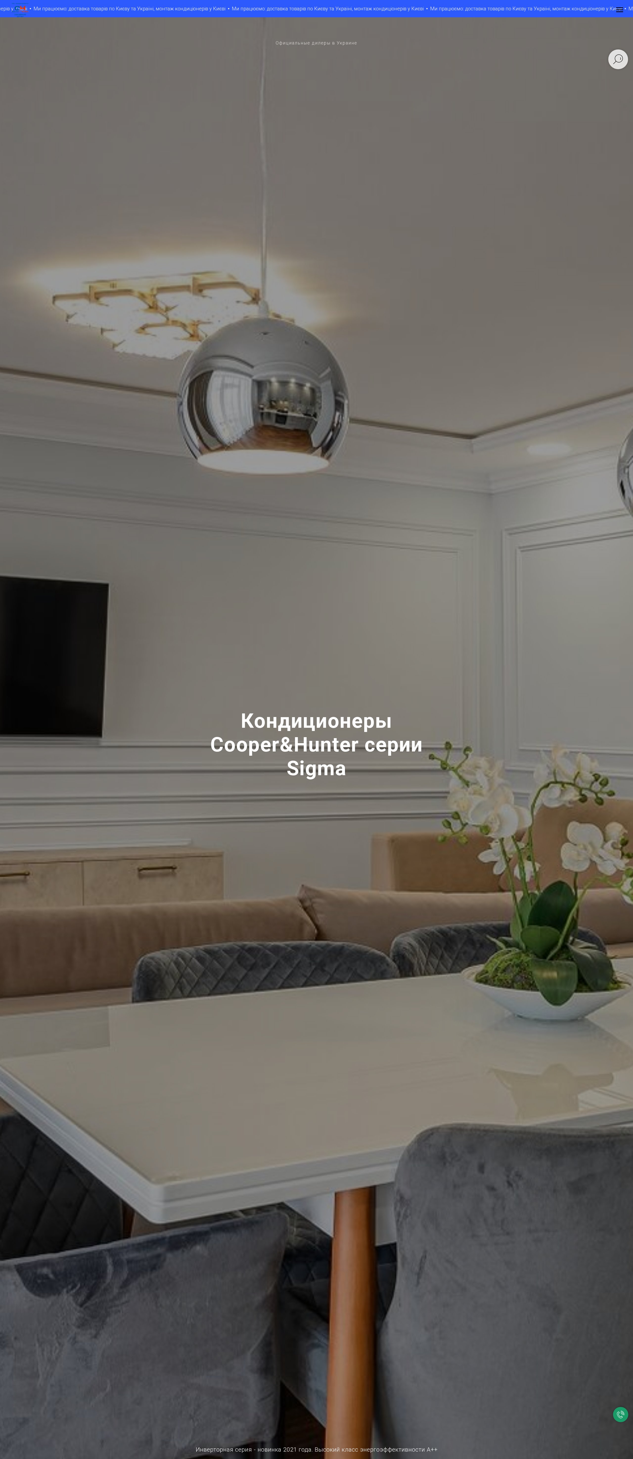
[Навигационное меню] (619, 9)
